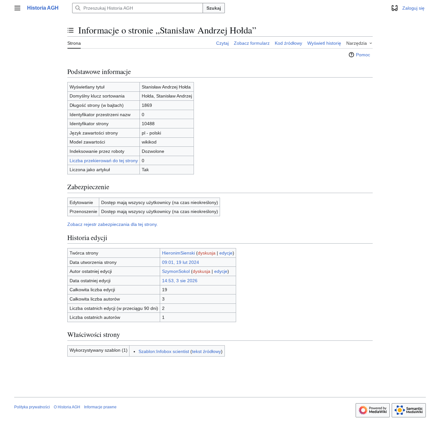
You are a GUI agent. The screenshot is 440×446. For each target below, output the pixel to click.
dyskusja (206, 253)
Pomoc (363, 54)
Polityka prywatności (32, 407)
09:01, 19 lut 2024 (180, 262)
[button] (17, 8)
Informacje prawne (100, 407)
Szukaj (213, 8)
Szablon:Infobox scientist (164, 351)
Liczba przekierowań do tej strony (104, 160)
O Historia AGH (67, 407)
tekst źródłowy (206, 351)
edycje (226, 253)
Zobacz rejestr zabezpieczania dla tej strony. (112, 224)
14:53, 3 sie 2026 (179, 280)
